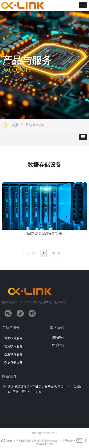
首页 (15, 125)
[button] (83, 5)
